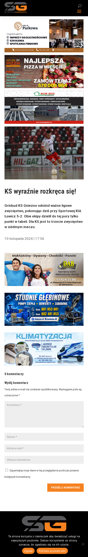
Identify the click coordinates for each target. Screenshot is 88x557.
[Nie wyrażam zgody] (83, 544)
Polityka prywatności (52, 550)
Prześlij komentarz (65, 487)
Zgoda (28, 550)
